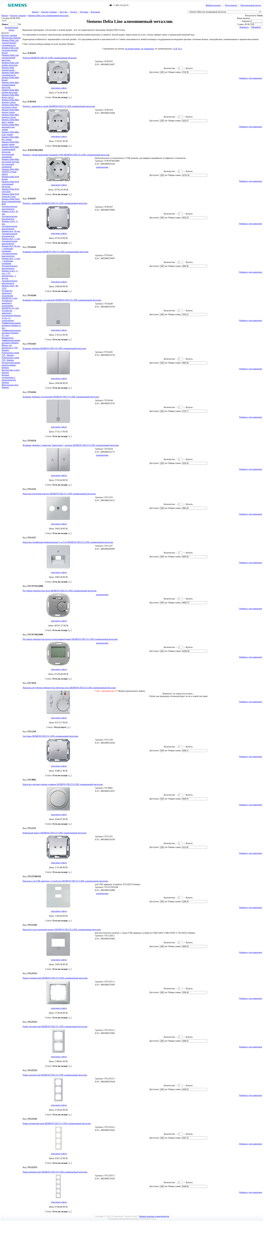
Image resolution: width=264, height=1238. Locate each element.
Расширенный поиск (11, 28)
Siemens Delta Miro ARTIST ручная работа (10, 171)
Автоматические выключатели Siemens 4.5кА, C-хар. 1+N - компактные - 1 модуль (10, 272)
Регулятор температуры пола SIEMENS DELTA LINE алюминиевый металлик (60, 591)
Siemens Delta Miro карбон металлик (10, 91)
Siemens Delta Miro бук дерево (10, 138)
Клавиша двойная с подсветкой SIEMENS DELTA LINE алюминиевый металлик (61, 397)
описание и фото (59, 88)
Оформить (256, 27)
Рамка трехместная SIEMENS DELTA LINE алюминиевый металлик (55, 1075)
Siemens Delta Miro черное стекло (10, 111)
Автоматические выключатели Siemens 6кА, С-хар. (11, 236)
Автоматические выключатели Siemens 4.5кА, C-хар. (10, 220)
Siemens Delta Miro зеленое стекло (10, 101)
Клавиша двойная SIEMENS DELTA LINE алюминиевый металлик (54, 348)
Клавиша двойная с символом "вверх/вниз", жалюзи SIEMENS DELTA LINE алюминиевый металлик (71, 445)
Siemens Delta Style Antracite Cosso (10, 195)
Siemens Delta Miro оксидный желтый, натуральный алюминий (11, 163)
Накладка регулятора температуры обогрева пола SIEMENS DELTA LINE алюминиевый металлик (69, 687)
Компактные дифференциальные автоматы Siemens (11, 340)
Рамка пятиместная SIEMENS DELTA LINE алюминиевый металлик (55, 1172)
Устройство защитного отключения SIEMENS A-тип (9, 294)
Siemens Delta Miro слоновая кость (10, 73)
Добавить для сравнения (250, 78)
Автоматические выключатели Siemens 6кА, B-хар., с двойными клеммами (11, 246)
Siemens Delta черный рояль (8, 68)
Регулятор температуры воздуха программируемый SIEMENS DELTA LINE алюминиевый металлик (70, 639)
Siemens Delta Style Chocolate (10, 190)
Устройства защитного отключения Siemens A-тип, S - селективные (11, 315)
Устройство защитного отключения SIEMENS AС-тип (10, 304)
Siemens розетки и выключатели (154, 1216)
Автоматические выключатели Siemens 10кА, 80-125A (10, 284)
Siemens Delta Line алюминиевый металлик (48, 15)
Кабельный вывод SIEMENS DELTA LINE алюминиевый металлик (54, 833)
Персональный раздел (250, 5)
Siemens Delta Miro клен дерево (10, 133)
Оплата (73, 12)
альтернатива (102, 167)
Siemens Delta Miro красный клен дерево (10, 127)
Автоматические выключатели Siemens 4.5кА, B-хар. (10, 210)
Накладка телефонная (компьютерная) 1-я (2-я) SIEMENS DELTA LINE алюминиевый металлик (68, 542)
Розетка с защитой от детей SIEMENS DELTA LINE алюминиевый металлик (59, 106)
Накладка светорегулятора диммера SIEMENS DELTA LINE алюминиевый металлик (63, 784)
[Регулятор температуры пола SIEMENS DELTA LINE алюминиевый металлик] (58, 617)
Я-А (180, 49)
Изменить (244, 27)
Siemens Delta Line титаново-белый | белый (10, 50)
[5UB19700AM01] (58, 181)
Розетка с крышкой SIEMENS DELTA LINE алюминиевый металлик (55, 203)
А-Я (175, 49)
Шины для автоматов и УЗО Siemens (10, 347)
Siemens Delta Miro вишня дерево (10, 143)
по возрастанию (132, 49)
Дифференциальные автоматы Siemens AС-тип (11, 332)
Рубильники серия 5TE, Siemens (10, 358)
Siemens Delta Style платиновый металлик (10, 184)
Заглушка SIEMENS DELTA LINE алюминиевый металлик (50, 736)
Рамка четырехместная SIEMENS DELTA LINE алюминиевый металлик (57, 1123)
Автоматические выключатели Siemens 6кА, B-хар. (11, 228)
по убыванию (147, 49)
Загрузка (63, 12)
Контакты (95, 12)
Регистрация (231, 5)
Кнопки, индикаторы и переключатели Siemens (9, 379)
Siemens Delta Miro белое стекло (10, 96)
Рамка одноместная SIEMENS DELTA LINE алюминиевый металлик (55, 978)
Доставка (84, 12)
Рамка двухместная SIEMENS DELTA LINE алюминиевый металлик (55, 1026)
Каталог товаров (49, 12)
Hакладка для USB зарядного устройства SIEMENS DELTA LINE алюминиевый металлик (65, 881)
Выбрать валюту (213, 5)
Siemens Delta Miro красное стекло (10, 115)
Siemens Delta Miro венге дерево (10, 120)
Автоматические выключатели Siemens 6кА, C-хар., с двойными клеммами (11, 258)
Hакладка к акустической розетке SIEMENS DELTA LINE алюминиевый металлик (62, 929)
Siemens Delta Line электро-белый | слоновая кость (10, 42)
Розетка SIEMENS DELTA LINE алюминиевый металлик (50, 58)
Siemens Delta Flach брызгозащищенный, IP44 (11, 201)
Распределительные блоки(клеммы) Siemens (11, 365)
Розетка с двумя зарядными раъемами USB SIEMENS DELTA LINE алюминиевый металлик (66, 155)
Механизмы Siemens (11, 38)
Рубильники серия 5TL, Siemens (10, 354)
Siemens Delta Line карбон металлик (10, 63)
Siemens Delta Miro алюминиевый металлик (10, 85)
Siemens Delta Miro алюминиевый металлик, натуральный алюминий (10, 152)
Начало (35, 12)
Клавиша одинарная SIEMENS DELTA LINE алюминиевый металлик (55, 252)
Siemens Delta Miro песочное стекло (10, 106)
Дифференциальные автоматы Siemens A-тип (11, 325)
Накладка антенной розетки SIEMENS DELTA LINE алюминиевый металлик (59, 494)
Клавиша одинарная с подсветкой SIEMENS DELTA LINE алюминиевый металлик (62, 300)
